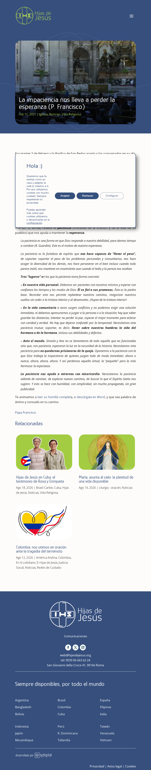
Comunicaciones (75, 636)
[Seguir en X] (75, 647)
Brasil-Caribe (44, 488)
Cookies (130, 766)
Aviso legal (114, 766)
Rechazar (87, 195)
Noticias (54, 114)
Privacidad (97, 766)
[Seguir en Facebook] (68, 647)
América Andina (46, 558)
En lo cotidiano (25, 563)
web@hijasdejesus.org (75, 655)
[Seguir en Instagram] (83, 647)
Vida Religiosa (71, 114)
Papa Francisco (25, 412)
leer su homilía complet (54, 397)
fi (37, 563)
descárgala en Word (91, 397)
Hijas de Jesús (48, 563)
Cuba (57, 488)
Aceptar (65, 195)
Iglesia (43, 114)
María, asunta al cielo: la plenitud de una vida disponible (106, 479)
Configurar (112, 195)
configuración (34, 223)
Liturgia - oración (110, 488)
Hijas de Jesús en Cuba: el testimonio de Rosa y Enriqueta (40, 479)
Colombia (64, 558)
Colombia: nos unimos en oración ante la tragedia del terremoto (41, 549)
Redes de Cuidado (49, 568)
